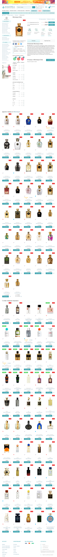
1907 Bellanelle (17, 435)
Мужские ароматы (13, 10)
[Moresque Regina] (28, 143)
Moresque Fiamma (5, 51)
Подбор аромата (46, 10)
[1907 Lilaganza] (6, 425)
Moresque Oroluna (5, 56)
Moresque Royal (4, 30)
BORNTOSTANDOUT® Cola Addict (50, 343)
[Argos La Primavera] (50, 355)
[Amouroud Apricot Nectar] (6, 378)
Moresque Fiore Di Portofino (6, 52)
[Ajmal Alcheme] (39, 517)
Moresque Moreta (4, 29)
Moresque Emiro (4, 50)
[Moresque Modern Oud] (17, 213)
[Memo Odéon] (17, 309)
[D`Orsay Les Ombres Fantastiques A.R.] (28, 309)
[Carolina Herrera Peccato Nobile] (17, 332)
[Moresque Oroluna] (17, 236)
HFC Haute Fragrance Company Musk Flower (50, 528)
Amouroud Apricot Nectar (7, 389)
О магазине (4, 554)
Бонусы (14, 549)
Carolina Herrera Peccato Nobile (18, 343)
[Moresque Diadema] (17, 120)
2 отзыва (30, 197)
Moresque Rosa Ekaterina (39, 246)
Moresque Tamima (5, 31)
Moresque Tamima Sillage (28, 177)
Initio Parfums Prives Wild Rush (18, 528)
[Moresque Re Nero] (6, 143)
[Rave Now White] (39, 494)
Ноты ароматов (16, 554)
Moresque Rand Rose (28, 200)
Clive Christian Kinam (6, 319)
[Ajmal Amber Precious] (28, 517)
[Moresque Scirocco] (6, 259)
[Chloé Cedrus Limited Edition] (6, 517)
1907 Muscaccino (39, 412)
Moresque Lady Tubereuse (6, 28)
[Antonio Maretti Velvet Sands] (39, 378)
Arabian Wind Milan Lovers (28, 389)
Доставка (15, 544)
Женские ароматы (5, 10)
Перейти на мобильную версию (47, 554)
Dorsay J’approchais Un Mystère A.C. (39, 320)
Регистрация (53, 4)
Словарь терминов (43, 19)
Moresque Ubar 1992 (50, 200)
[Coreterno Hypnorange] (17, 355)
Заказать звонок (39, 8)
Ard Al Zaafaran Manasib (50, 435)
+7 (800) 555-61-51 (41, 6)
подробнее (29, 34)
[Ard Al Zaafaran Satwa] (39, 425)
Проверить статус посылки (34, 4)
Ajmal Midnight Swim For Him (50, 482)
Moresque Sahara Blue (28, 130)
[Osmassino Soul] (39, 332)
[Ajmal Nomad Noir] (39, 471)
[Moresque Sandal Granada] (50, 259)
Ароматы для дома (21, 10)
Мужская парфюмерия (6, 547)
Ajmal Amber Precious (28, 528)
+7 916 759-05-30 (45, 547)
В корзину (51, 22)
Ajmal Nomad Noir (39, 481)
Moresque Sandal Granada (50, 269)
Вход (49, 4)
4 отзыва (52, 127)
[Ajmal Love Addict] (17, 494)
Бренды (3, 544)
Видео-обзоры (4, 552)
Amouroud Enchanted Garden (17, 389)
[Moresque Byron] (17, 166)
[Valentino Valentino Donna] (50, 309)
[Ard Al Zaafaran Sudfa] (28, 425)
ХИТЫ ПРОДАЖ (5, 13)
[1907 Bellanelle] (17, 425)
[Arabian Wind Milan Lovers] (28, 378)
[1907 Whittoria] (28, 402)
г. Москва (7, 4)
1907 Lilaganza (6, 435)
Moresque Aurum (50, 223)
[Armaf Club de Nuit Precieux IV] (50, 402)
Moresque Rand (39, 130)
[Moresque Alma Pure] (28, 213)
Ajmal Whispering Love (17, 458)
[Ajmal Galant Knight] (6, 494)
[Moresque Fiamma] (17, 282)
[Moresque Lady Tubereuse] (6, 213)
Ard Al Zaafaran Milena (6, 458)
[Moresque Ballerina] (6, 283)
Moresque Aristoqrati (5, 46)
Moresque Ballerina (5, 24)
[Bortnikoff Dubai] (50, 494)
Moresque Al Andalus (5, 44)
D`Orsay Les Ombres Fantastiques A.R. (28, 320)
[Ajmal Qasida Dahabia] (6, 471)
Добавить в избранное (51, 19)
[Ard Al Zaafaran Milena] (6, 448)
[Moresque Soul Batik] (39, 167)
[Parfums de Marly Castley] (28, 332)
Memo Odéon (17, 319)
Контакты (15, 552)
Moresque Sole (39, 269)
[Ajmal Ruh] (39, 448)
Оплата (14, 547)
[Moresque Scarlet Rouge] (6, 189)
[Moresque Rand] (39, 120)
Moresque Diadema (17, 130)
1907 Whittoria (28, 412)
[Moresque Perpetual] (28, 236)
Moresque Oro (4, 55)
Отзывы (3, 555)
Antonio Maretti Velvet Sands (39, 389)
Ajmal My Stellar (50, 458)
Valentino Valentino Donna (50, 319)
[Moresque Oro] (28, 259)
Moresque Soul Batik (39, 177)
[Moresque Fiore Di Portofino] (6, 236)
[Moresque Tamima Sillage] (28, 167)
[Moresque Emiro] (17, 190)
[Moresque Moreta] (17, 143)
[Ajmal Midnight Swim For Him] (50, 471)
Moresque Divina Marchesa (6, 49)
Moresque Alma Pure (5, 23)
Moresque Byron (4, 37)
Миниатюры (27, 10)
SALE (40, 10)
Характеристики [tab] (47, 40)
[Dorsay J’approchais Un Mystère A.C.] (39, 309)
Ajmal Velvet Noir (28, 458)
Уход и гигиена (4, 549)
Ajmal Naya (17, 481)
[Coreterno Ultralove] (39, 355)
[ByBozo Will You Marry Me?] (6, 355)
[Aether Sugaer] (17, 402)
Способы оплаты (24, 4)
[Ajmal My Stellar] (50, 448)
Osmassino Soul (39, 342)
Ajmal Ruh (39, 458)
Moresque (17, 112)
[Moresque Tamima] (6, 120)
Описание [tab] (33, 40)
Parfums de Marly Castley (28, 342)
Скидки (43, 4)
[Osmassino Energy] (6, 332)
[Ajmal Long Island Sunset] (28, 494)
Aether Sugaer (17, 412)
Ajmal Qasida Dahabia (6, 481)
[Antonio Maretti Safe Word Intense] (50, 378)
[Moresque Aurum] (50, 213)
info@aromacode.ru (45, 549)
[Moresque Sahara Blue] (28, 120)
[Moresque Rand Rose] (28, 189)
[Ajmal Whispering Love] (17, 448)
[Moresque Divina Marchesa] (50, 236)
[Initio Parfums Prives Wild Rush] (17, 517)
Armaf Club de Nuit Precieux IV (50, 412)
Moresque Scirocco (7, 269)
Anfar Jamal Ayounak (6, 412)
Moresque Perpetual (5, 57)
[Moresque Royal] (50, 167)
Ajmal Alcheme (39, 528)
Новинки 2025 (34, 10)
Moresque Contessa (5, 25)
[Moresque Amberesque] (17, 259)
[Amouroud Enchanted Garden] (17, 378)
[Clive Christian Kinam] (6, 309)
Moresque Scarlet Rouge (7, 200)
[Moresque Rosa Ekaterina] (39, 236)
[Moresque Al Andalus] (39, 213)
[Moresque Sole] (39, 259)
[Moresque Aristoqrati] (6, 167)
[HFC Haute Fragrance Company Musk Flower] (50, 517)
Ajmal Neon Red (28, 481)
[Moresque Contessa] (50, 120)
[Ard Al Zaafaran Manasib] (50, 425)
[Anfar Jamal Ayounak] (6, 402)
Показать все (4, 62)
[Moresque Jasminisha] (50, 143)
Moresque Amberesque (5, 45)
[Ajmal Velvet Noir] (28, 448)
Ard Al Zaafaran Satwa (39, 435)
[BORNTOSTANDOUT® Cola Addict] (50, 332)
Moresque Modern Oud (5, 38)
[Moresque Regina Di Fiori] (39, 143)
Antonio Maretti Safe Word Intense (50, 389)
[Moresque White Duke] (39, 190)
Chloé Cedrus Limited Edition (6, 528)
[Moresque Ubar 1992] (50, 190)
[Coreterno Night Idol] (28, 355)
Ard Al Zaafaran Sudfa (28, 435)
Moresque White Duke (39, 200)
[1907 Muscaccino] (39, 402)
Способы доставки (15, 4)
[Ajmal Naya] (17, 471)
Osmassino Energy (7, 342)
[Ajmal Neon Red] (28, 471)
